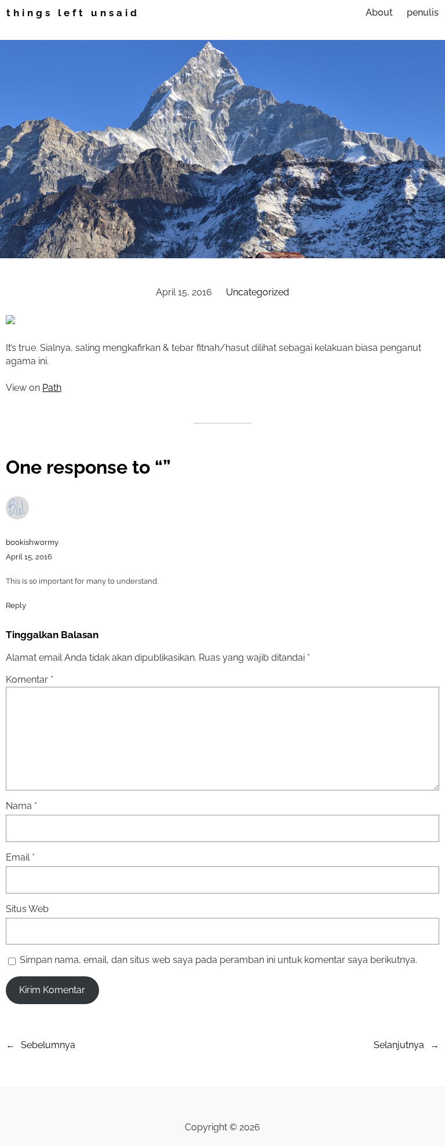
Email (20, 857)
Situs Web (27, 908)
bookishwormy (32, 542)
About (379, 12)
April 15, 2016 (29, 556)
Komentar (29, 679)
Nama (21, 805)
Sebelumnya (48, 1044)
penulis (423, 12)
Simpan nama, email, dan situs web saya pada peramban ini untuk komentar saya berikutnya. (218, 959)
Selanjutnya (399, 1044)
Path (51, 387)
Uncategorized (257, 292)
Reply (16, 605)
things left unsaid (73, 13)
